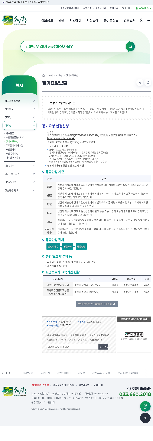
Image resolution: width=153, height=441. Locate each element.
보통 (73, 340)
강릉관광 (87, 8)
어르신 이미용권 (13, 157)
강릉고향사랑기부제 (69, 8)
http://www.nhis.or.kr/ (59, 138)
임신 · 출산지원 (12, 174)
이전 (2, 373)
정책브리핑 (26, 373)
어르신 (8, 125)
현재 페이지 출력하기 (147, 82)
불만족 (83, 340)
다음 (9, 373)
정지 (6, 373)
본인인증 (142, 20)
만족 (64, 340)
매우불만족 (97, 340)
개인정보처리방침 (40, 385)
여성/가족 (9, 165)
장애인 (8, 117)
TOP (145, 418)
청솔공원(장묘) (12, 190)
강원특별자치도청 (100, 373)
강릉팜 (80, 373)
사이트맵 (149, 20)
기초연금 (10, 133)
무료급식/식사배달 (14, 145)
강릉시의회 (100, 8)
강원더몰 (44, 373)
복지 (51, 75)
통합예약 (114, 8)
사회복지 (9, 109)
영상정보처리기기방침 (63, 385)
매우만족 (53, 340)
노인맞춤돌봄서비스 (15, 137)
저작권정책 (84, 385)
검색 (130, 46)
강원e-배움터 (62, 373)
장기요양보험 (12, 141)
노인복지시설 (12, 153)
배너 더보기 (13, 373)
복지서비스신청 (12, 101)
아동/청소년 (11, 182)
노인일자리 (11, 149)
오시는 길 (98, 385)
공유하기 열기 (139, 82)
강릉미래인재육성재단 (127, 373)
